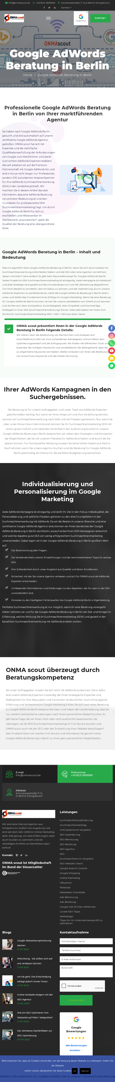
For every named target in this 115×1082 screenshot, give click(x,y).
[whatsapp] (111, 365)
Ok (75, 1071)
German (65, 7)
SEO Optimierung (70, 834)
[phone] (111, 343)
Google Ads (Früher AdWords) (78, 906)
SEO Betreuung (69, 839)
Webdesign (66, 916)
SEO (62, 853)
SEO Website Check (71, 863)
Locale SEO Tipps (70, 911)
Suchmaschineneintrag (73, 825)
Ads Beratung (68, 902)
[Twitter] (49, 7)
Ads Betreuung (69, 897)
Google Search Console (73, 868)
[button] (48, 18)
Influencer (66, 882)
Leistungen (68, 812)
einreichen (76, 1000)
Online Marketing (70, 877)
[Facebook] (44, 7)
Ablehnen (85, 1071)
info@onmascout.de (19, 3)
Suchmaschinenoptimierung (76, 820)
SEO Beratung (68, 844)
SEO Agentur (67, 849)
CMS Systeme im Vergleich (75, 829)
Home (27, 75)
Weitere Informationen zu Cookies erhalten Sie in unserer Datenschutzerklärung (57, 1076)
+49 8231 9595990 (45, 3)
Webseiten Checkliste (72, 892)
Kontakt (100, 18)
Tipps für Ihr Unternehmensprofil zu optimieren (81, 922)
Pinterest (65, 887)
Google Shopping (70, 873)
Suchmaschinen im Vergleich (77, 858)
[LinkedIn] (55, 7)
